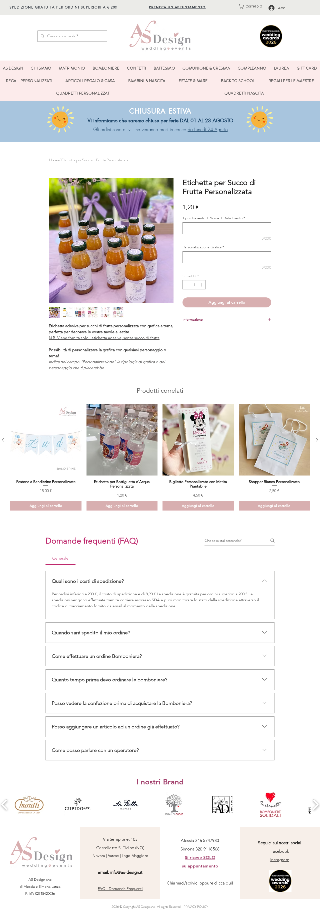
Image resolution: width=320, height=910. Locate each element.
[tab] (61, 558)
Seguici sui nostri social (279, 842)
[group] (160, 457)
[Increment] (201, 284)
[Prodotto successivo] (317, 440)
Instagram (279, 859)
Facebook (279, 851)
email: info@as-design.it (120, 872)
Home (53, 160)
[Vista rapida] (46, 440)
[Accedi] (271, 8)
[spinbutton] (194, 284)
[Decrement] (186, 284)
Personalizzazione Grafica (203, 247)
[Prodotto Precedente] (3, 440)
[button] (251, 6)
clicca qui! (223, 882)
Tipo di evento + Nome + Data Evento (213, 218)
